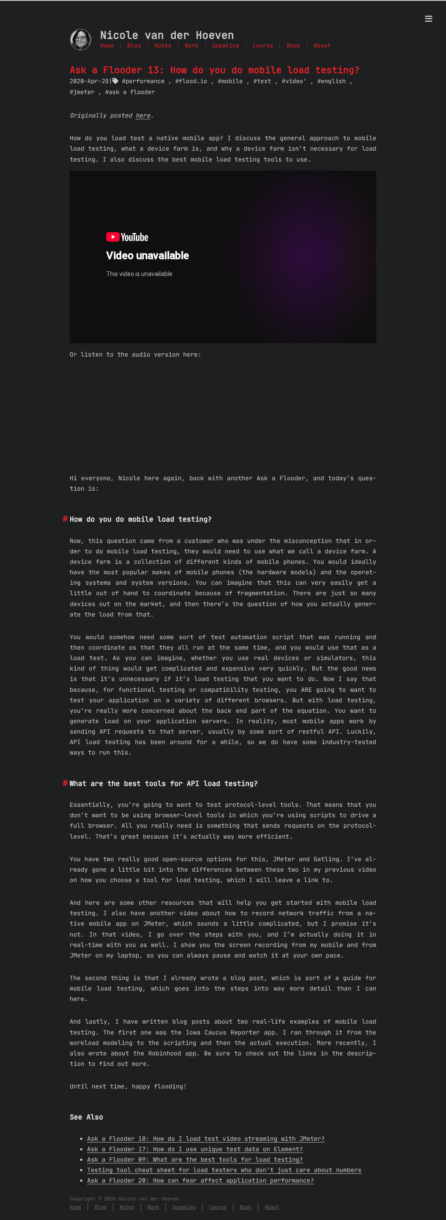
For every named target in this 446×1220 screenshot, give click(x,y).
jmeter (84, 92)
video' (296, 81)
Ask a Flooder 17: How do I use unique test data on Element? (195, 1149)
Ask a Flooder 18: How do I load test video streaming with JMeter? (206, 1138)
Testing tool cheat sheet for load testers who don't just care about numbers (224, 1170)
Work (192, 46)
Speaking (225, 46)
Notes (162, 46)
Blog (134, 46)
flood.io (193, 81)
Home (107, 46)
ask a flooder (132, 92)
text (264, 81)
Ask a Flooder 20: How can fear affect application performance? (200, 1180)
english (333, 81)
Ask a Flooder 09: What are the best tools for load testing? (195, 1159)
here (142, 115)
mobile (232, 81)
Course (263, 46)
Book (293, 46)
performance (145, 81)
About (322, 46)
